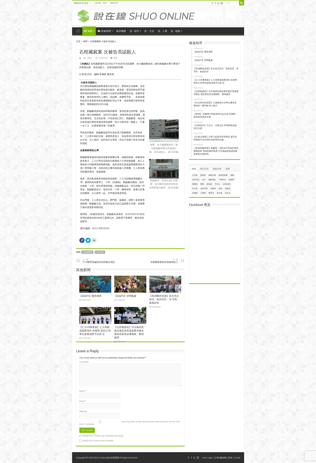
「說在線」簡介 (100, 3)
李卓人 (217, 184)
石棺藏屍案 (87, 252)
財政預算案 (223, 175)
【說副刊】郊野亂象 (125, 295)
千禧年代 (222, 180)
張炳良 (227, 188)
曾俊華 (231, 180)
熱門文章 (204, 169)
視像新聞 (106, 31)
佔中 (204, 180)
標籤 (194, 169)
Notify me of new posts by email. (98, 440)
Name (83, 391)
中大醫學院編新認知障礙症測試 (99, 260)
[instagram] (221, 3)
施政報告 (212, 180)
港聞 (90, 31)
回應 (227, 169)
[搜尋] (241, 2)
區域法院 (226, 184)
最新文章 (217, 169)
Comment (84, 362)
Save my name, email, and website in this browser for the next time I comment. (129, 422)
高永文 (227, 193)
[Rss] (212, 3)
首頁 (78, 30)
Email (82, 401)
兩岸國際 (121, 31)
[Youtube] (218, 3)
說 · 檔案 (175, 31)
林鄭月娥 (212, 175)
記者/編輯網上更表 (223, 457)
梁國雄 (195, 184)
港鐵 (232, 175)
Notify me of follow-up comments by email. (103, 436)
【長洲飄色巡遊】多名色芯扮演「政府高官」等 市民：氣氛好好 (164, 299)
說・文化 (149, 31)
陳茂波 (209, 184)
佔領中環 (204, 188)
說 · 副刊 (134, 31)
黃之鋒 (219, 193)
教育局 (211, 193)
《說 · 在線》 (87, 58)
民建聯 (195, 193)
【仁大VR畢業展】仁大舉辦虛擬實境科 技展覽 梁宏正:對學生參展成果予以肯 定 (95, 331)
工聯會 (203, 193)
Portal (237, 457)
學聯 (202, 184)
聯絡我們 (114, 3)
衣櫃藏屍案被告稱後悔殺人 (164, 260)
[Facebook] (215, 3)
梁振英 (203, 175)
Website (83, 411)
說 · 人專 (162, 31)
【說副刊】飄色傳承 (90, 295)
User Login (207, 457)
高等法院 (100, 252)
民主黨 (195, 188)
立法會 (195, 175)
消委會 (213, 188)
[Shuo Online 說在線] (158, 15)
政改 (220, 188)
